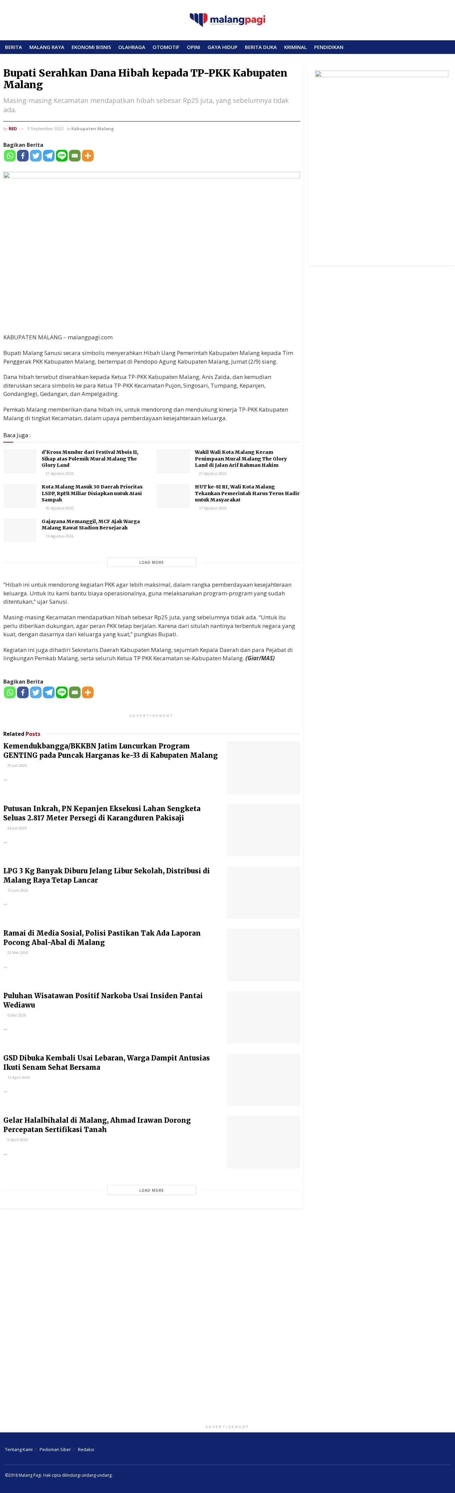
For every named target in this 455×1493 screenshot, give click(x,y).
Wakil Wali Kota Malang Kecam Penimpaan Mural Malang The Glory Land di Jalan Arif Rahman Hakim (241, 458)
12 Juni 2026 (17, 890)
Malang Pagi (30, 1475)
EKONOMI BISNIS (91, 47)
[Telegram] (49, 155)
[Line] (62, 155)
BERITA (13, 47)
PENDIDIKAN (328, 47)
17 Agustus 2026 (212, 507)
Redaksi (86, 1449)
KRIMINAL (295, 47)
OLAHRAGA (131, 47)
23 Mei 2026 (17, 952)
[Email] (75, 155)
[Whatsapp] (10, 155)
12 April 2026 (18, 1077)
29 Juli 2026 (16, 765)
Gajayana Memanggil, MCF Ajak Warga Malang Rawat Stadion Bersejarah (91, 524)
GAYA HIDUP (222, 47)
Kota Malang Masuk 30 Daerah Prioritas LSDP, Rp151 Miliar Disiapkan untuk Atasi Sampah (92, 493)
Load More (151, 562)
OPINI (193, 47)
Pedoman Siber (55, 1449)
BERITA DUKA (261, 47)
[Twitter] (36, 155)
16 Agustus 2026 (59, 535)
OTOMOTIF (166, 47)
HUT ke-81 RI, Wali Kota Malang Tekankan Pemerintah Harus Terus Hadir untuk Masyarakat (247, 493)
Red (13, 129)
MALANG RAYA (46, 47)
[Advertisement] (227, 1318)
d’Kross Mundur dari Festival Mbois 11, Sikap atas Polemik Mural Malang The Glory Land (90, 458)
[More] (88, 155)
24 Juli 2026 (16, 827)
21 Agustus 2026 (59, 473)
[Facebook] (23, 155)
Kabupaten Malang (92, 129)
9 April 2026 (17, 1139)
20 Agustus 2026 (59, 507)
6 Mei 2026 (16, 1015)
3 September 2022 (45, 129)
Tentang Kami (19, 1449)
